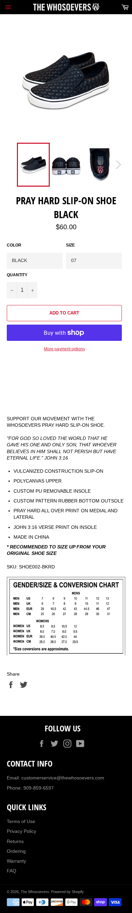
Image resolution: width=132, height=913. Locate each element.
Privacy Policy (21, 831)
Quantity (17, 275)
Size (70, 245)
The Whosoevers (35, 892)
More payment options (64, 349)
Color (14, 245)
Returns (15, 841)
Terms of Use (21, 821)
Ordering (16, 851)
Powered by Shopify (67, 892)
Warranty (16, 861)
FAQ (11, 870)
